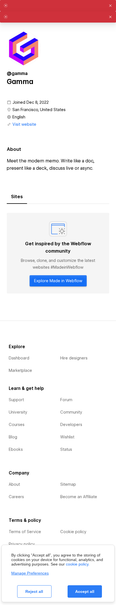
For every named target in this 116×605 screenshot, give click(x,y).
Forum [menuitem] (66, 400)
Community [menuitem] (71, 412)
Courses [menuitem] (16, 424)
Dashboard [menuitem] (19, 358)
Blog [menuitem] (13, 437)
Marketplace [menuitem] (20, 370)
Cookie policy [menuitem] (73, 531)
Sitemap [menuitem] (68, 484)
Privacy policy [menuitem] (22, 544)
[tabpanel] (58, 253)
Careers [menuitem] (16, 496)
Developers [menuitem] (71, 424)
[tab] (17, 197)
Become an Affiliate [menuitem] (78, 496)
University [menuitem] (18, 412)
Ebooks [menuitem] (16, 449)
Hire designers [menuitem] (74, 358)
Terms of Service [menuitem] (25, 531)
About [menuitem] (14, 484)
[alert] (58, 5)
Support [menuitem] (16, 400)
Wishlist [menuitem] (67, 437)
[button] (110, 5)
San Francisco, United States (39, 109)
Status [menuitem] (66, 449)
